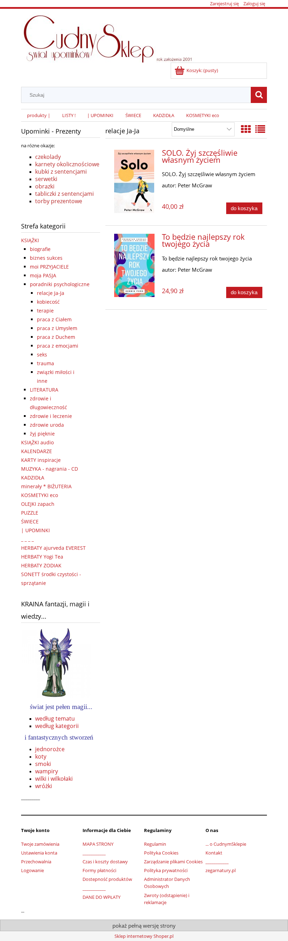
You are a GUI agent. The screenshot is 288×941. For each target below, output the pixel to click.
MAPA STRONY (98, 844)
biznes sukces (46, 257)
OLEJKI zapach (37, 504)
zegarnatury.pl (220, 870)
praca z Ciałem (54, 319)
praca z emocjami (57, 345)
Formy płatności (99, 870)
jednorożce (50, 749)
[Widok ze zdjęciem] (246, 129)
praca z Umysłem (57, 328)
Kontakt (213, 853)
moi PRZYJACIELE (49, 266)
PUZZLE (29, 512)
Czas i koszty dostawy (105, 861)
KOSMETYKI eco (39, 495)
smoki (43, 764)
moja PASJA (43, 275)
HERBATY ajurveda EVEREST (53, 547)
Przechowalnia (36, 861)
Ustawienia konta (39, 853)
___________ (94, 853)
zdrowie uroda (47, 424)
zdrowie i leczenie (51, 416)
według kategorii (57, 726)
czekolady (48, 157)
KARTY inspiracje (41, 460)
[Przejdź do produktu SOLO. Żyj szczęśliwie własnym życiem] (134, 181)
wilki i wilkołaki (54, 778)
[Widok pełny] (260, 129)
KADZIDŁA (32, 477)
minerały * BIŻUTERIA (46, 486)
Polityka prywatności (166, 870)
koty (40, 756)
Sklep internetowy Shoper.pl (144, 936)
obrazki (44, 186)
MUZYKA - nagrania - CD (49, 468)
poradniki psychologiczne (60, 284)
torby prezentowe (58, 201)
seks (42, 354)
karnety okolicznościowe (67, 164)
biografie (40, 249)
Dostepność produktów (107, 879)
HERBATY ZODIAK (41, 565)
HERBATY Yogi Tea (42, 556)
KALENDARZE (36, 451)
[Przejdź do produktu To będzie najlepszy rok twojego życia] (134, 265)
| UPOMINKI (35, 530)
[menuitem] (38, 115)
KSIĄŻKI (30, 240)
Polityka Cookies (161, 853)
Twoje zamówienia (40, 844)
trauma (45, 363)
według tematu (55, 718)
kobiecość (48, 301)
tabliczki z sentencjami (64, 194)
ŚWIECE (30, 521)
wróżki (43, 786)
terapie (45, 310)
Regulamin (155, 844)
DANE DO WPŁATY (101, 897)
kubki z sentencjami (61, 171)
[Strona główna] (111, 36)
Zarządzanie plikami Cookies (173, 861)
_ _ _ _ (27, 539)
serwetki (46, 179)
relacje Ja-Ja (50, 293)
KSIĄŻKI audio (37, 442)
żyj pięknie (42, 433)
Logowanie (32, 870)
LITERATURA (44, 389)
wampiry (46, 771)
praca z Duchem (56, 337)
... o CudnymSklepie (225, 844)
